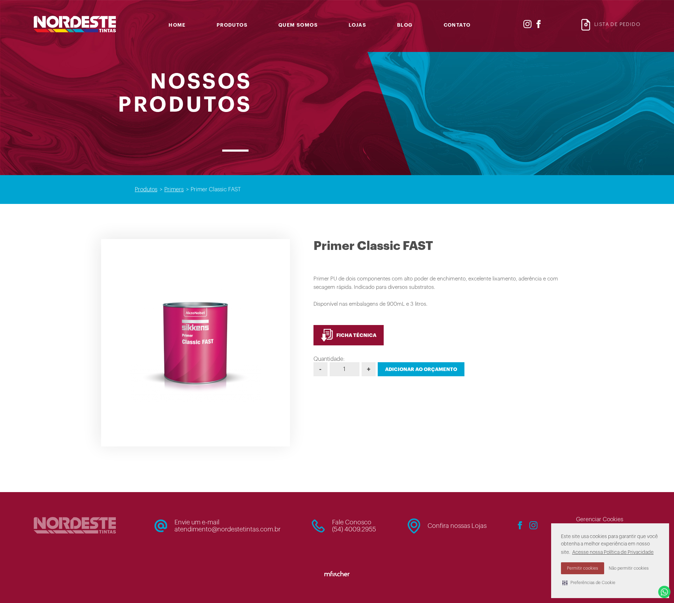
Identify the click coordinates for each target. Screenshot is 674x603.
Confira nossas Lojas (457, 526)
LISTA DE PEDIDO (612, 24)
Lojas (357, 24)
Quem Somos (298, 24)
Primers (174, 189)
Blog (405, 24)
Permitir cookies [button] (582, 568)
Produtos (232, 24)
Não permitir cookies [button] (629, 568)
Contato (457, 24)
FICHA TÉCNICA (356, 335)
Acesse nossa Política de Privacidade (613, 552)
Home (177, 24)
